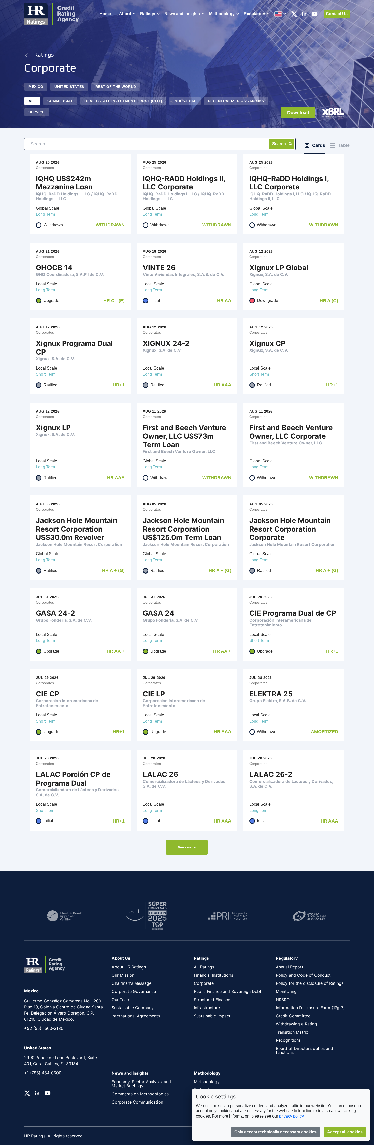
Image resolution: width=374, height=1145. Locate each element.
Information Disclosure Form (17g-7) (310, 1008)
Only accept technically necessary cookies (275, 1132)
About (125, 14)
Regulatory (254, 14)
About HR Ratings (129, 967)
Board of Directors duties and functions (304, 1050)
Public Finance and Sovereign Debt (227, 991)
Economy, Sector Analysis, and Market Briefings (141, 1084)
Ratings (147, 14)
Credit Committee (293, 1016)
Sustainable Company (133, 1008)
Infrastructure (207, 1008)
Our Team (121, 999)
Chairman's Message (131, 983)
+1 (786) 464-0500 (42, 1072)
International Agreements (136, 1016)
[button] (187, 847)
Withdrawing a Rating (296, 1024)
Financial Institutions (213, 975)
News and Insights (182, 14)
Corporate (204, 983)
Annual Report (289, 967)
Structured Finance (212, 999)
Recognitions (288, 1040)
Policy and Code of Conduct (303, 975)
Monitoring (286, 991)
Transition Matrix (292, 1032)
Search (279, 144)
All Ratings (204, 967)
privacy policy (291, 1116)
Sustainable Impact (212, 1016)
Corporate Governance (134, 991)
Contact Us (337, 14)
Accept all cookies (345, 1132)
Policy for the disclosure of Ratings (309, 983)
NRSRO (283, 999)
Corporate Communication (137, 1102)
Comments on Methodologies (140, 1094)
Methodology (222, 14)
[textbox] (160, 144)
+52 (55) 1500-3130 (43, 1028)
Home (105, 14)
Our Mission (123, 975)
